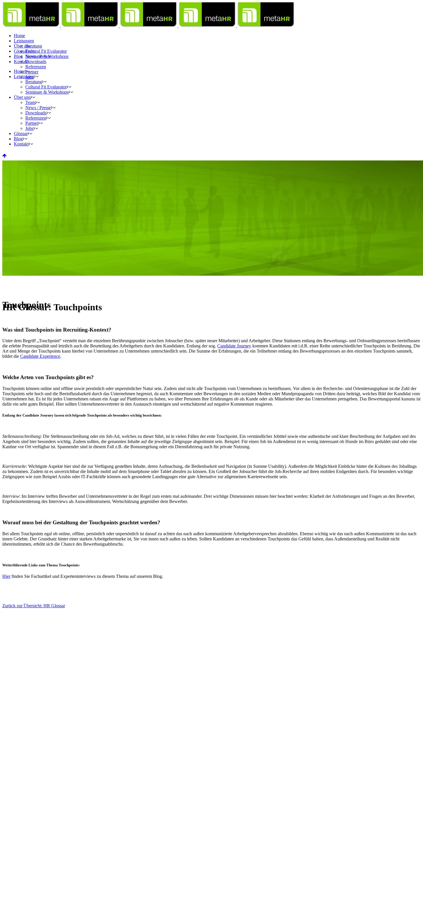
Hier (6, 576)
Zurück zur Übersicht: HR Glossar (33, 605)
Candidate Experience (40, 356)
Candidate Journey (234, 345)
